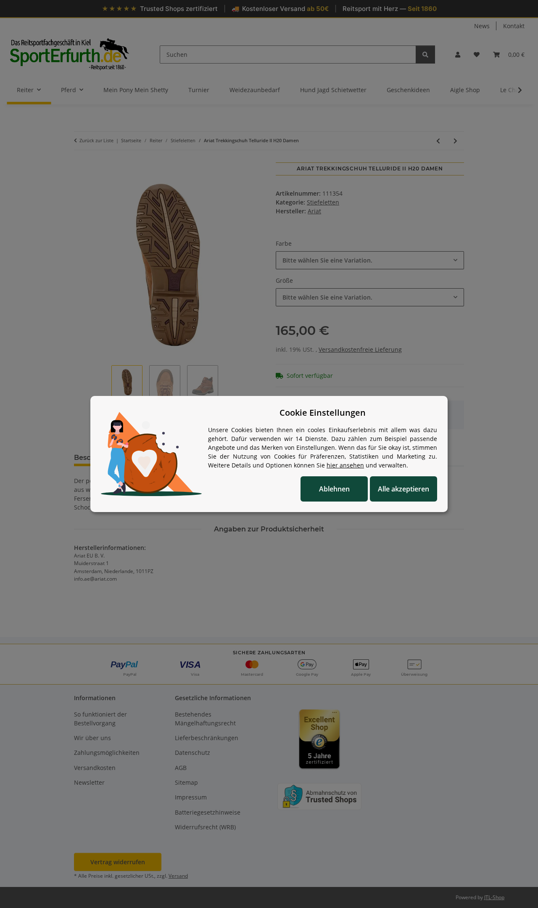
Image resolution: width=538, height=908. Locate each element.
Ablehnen (334, 489)
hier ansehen (345, 465)
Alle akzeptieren (403, 489)
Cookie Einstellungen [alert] (323, 412)
